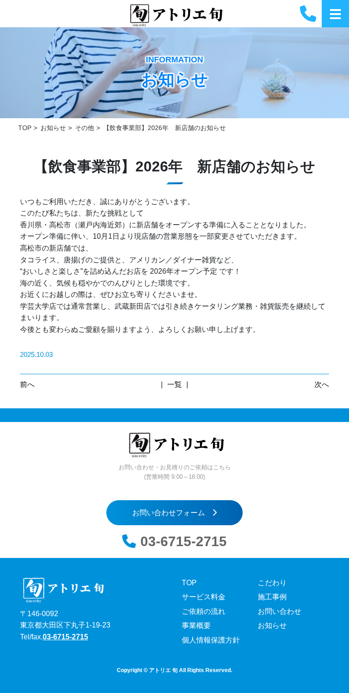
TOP (189, 583)
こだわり (272, 583)
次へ (321, 384)
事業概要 (196, 625)
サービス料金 (203, 597)
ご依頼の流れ (203, 611)
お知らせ (272, 625)
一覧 (174, 384)
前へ (27, 384)
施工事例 (272, 597)
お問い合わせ (279, 611)
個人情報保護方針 (211, 640)
